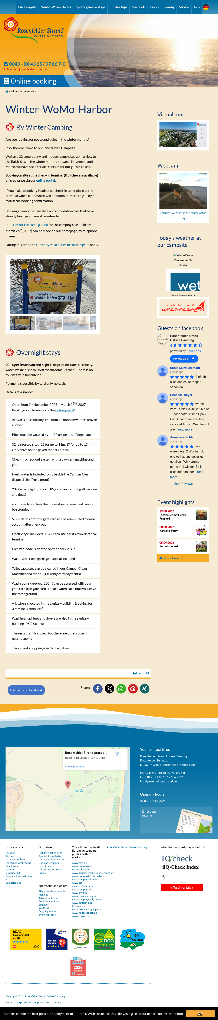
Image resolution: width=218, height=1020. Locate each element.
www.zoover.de (81, 915)
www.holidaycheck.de (84, 912)
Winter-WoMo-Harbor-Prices (52, 871)
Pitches (10, 856)
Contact (56, 1002)
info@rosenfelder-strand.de (30, 69)
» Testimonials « (182, 887)
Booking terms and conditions (49, 864)
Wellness (44, 907)
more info (176, 1013)
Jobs (197, 7)
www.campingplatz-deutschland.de (83, 867)
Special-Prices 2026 (50, 856)
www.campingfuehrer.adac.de (86, 876)
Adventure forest (48, 898)
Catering (10, 869)
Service (184, 7)
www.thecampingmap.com (86, 909)
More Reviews (183, 483)
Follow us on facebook (26, 690)
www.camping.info (82, 889)
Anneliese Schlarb (183, 437)
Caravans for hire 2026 (51, 859)
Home (9, 1002)
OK (200, 1013)
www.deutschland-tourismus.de (82, 904)
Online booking (32, 81)
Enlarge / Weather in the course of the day (183, 215)
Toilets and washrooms (18, 862)
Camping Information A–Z (19, 877)
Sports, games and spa (90, 7)
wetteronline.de (187, 295)
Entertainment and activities (49, 903)
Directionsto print (149, 813)
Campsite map (13, 882)
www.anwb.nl (79, 892)
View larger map (74, 766)
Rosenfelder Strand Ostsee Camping (127, 847)
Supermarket (13, 872)
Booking (169, 7)
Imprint (38, 1002)
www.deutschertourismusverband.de (86, 872)
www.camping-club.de (84, 879)
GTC (47, 1002)
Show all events (172, 558)
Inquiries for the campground (27, 224)
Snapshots (138, 7)
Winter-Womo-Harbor (56, 7)
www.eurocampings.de (85, 896)
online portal (45, 180)
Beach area (12, 866)
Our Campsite (27, 7)
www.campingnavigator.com (86, 899)
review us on (181, 358)
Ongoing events (47, 911)
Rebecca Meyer (181, 395)
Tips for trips (118, 7)
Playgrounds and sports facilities (52, 893)
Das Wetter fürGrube (183, 263)
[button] (98, 688)
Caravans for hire (15, 859)
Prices (154, 7)
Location (10, 852)
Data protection (23, 1002)
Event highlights (47, 914)
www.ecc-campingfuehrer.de (82, 884)
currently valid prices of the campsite (62, 245)
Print (139, 673)
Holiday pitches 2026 (50, 852)
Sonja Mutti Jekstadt (185, 368)
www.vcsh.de (79, 862)
